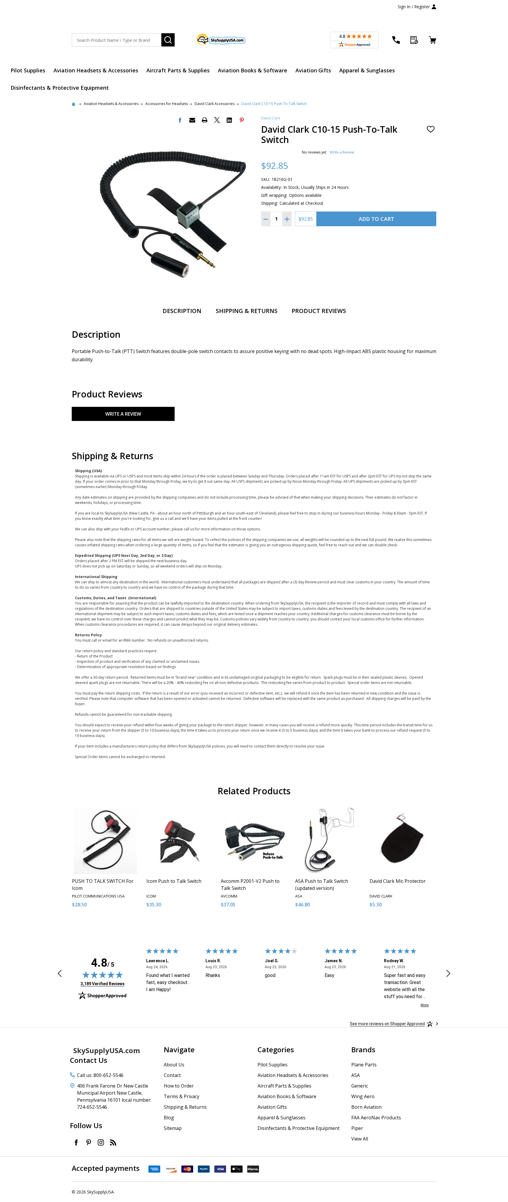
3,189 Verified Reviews (103, 983)
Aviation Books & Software (252, 70)
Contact (172, 1075)
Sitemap (173, 1128)
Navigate (179, 1049)
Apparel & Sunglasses (367, 70)
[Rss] (113, 1142)
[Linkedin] (229, 120)
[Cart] (432, 40)
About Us (174, 1064)
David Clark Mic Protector (398, 881)
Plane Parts (364, 1064)
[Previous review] (59, 974)
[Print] (204, 120)
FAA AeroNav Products (376, 1117)
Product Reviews (319, 311)
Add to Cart (376, 218)
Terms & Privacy (181, 1096)
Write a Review (342, 152)
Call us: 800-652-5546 (100, 1075)
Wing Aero (363, 1096)
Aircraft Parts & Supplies (178, 70)
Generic (359, 1086)
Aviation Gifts (313, 70)
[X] (217, 120)
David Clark (270, 118)
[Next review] (448, 974)
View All (359, 1139)
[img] (102, 974)
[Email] (192, 120)
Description (182, 311)
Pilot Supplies (28, 70)
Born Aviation (366, 1107)
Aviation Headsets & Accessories (96, 70)
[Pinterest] (241, 120)
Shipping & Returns (247, 311)
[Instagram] (101, 1142)
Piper (357, 1128)
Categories (276, 1049)
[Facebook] (180, 120)
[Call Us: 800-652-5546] (396, 40)
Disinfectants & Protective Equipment (60, 87)
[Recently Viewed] (414, 40)
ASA (355, 1075)
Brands (363, 1049)
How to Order (179, 1086)
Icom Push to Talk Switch (173, 881)
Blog (169, 1117)
